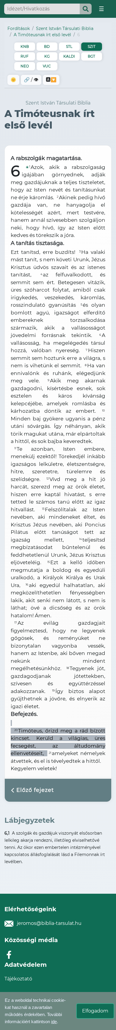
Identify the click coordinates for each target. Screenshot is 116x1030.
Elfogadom (95, 1011)
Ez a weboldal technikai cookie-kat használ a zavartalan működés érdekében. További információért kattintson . (35, 1011)
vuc (47, 66)
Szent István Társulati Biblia (64, 28)
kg (47, 56)
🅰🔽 (51, 80)
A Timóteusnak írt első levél (42, 34)
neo (25, 66)
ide (54, 1021)
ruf (25, 56)
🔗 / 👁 (31, 80)
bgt (91, 56)
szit (91, 46)
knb (25, 46)
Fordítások (18, 28)
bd (47, 46)
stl (69, 46)
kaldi (69, 56)
